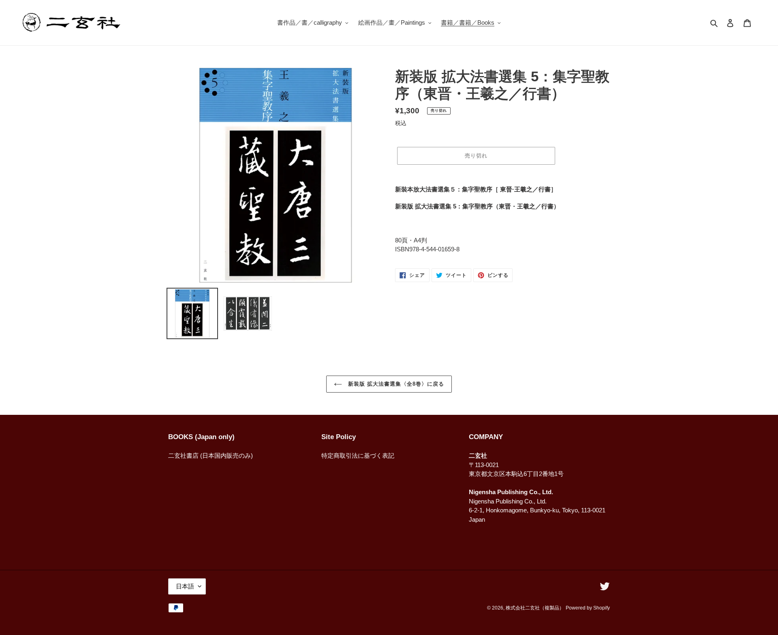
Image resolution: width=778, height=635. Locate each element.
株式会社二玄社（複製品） (535, 608)
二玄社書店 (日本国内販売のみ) (210, 455)
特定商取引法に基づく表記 (357, 455)
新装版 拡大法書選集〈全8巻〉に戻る (395, 384)
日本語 (185, 586)
